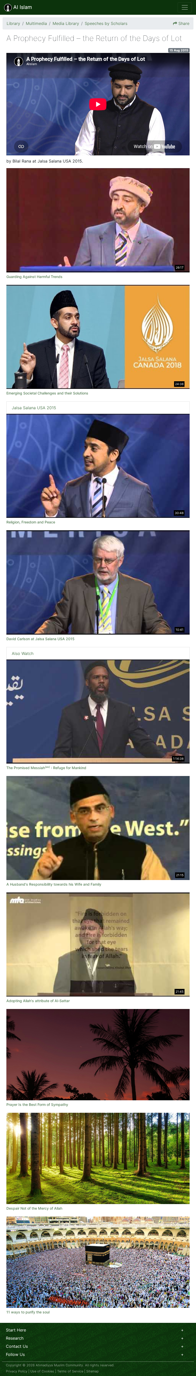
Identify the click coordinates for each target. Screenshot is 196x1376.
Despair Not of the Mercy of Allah (34, 1208)
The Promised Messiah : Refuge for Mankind (46, 768)
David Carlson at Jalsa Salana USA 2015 (40, 639)
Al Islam (22, 7)
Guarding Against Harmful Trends (34, 276)
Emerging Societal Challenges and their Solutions (47, 393)
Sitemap (92, 1371)
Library (13, 23)
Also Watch (22, 653)
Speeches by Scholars (106, 23)
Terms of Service (70, 1371)
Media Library (66, 23)
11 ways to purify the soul (28, 1312)
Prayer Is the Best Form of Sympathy (37, 1104)
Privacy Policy (16, 1371)
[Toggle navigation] (185, 7)
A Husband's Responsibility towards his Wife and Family (53, 884)
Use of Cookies (42, 1371)
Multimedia (36, 23)
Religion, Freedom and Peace (30, 522)
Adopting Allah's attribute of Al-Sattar (38, 1001)
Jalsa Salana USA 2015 (34, 407)
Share (183, 23)
